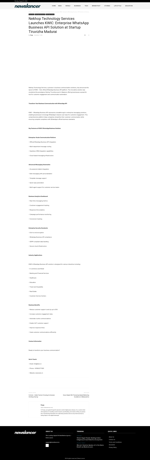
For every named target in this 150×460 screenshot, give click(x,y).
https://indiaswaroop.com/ (47, 407)
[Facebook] (30, 39)
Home (30, 12)
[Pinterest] (38, 39)
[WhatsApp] (42, 39)
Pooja (31, 35)
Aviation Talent (81, 443)
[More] (46, 39)
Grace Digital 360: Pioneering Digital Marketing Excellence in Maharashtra (76, 396)
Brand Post (36, 12)
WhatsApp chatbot (50, 14)
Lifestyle (79, 435)
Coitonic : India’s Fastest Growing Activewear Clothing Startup (42, 396)
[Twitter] (34, 39)
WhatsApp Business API (40, 14)
